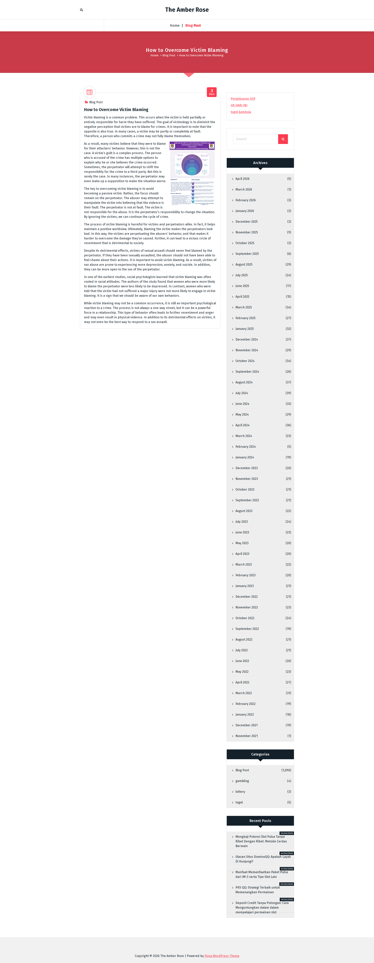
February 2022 (246, 704)
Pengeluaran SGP (243, 99)
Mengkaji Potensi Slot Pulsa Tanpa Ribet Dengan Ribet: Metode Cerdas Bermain (261, 841)
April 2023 (242, 554)
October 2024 (245, 361)
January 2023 (245, 586)
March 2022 (244, 693)
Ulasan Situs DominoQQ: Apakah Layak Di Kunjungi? (263, 859)
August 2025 (244, 264)
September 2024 (247, 371)
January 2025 (245, 329)
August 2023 (244, 511)
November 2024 (247, 350)
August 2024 (244, 382)
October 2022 (245, 618)
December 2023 (247, 468)
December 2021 (247, 725)
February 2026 (246, 200)
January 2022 (245, 714)
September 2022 (247, 629)
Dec (211, 92)
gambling (242, 781)
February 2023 (246, 575)
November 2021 (247, 736)
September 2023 (247, 500)
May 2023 (242, 543)
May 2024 (242, 414)
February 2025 (246, 318)
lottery (240, 792)
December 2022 (247, 596)
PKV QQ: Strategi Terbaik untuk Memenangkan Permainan (258, 890)
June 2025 (242, 286)
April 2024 (243, 425)
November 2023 (247, 479)
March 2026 (244, 189)
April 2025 (242, 296)
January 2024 (245, 457)
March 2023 (244, 564)
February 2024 (246, 446)
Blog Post (193, 25)
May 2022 (242, 671)
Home (175, 25)
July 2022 (242, 650)
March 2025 (244, 307)
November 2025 (247, 232)
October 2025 (245, 243)
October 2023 (245, 489)
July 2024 (242, 393)
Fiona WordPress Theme (222, 956)
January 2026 (245, 211)
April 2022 (242, 682)
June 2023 (242, 532)
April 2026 (243, 179)
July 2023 (242, 521)
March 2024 (244, 436)
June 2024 (242, 404)
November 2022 (247, 607)
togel (239, 802)
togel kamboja (241, 112)
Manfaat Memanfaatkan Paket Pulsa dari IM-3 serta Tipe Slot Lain (262, 874)
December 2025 (247, 221)
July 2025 (242, 275)
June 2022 (242, 661)
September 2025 (247, 254)
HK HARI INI (239, 105)
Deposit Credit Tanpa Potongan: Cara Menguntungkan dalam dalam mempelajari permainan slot (262, 907)
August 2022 (244, 639)
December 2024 (247, 339)
